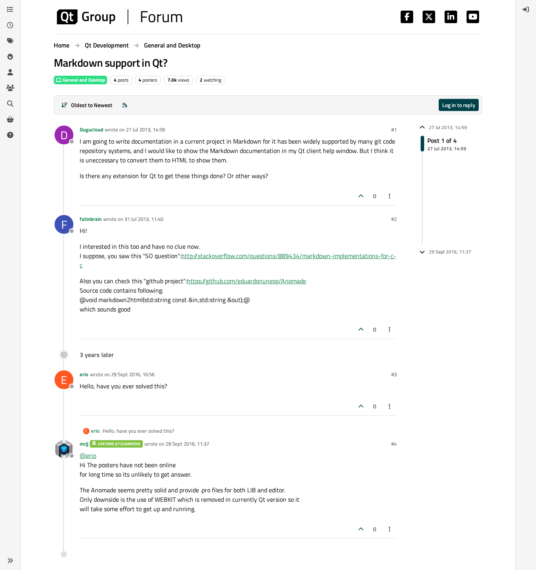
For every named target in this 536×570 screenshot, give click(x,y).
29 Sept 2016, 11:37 (187, 444)
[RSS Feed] (125, 105)
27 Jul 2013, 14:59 (145, 129)
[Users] (10, 72)
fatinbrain (91, 219)
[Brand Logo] (119, 16)
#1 (394, 129)
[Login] (526, 9)
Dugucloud (91, 129)
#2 (394, 219)
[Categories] (10, 9)
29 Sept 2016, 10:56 (133, 374)
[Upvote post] (361, 196)
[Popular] (10, 56)
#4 (394, 444)
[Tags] (10, 41)
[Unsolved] (10, 135)
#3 (394, 374)
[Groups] (10, 88)
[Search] (10, 103)
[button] (10, 560)
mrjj (84, 444)
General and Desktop (83, 80)
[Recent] (10, 25)
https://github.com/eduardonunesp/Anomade (246, 281)
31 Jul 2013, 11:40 (143, 219)
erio (84, 374)
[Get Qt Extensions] (10, 119)
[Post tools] (390, 196)
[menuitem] (526, 9)
